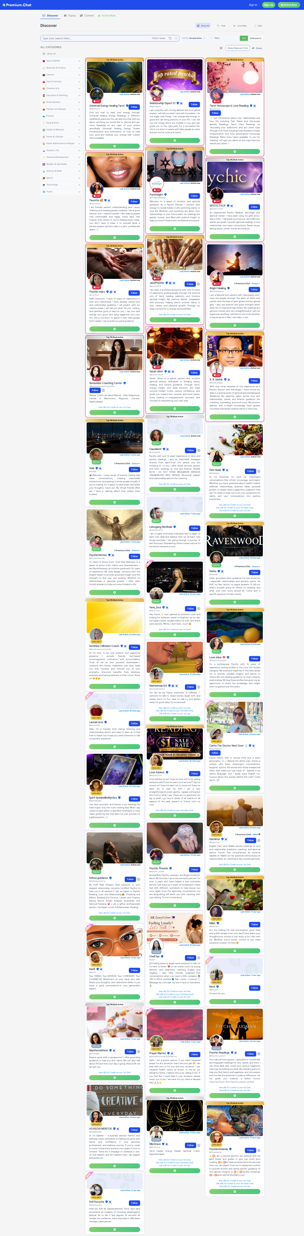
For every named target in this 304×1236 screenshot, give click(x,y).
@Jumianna (94, 203)
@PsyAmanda (215, 1152)
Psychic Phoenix (159, 868)
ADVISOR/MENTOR (100, 1128)
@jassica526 (155, 286)
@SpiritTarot (94, 109)
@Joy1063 (94, 295)
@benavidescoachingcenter (102, 386)
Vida (92, 468)
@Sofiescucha (95, 1205)
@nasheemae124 (157, 689)
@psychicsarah (156, 374)
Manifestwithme (99, 1050)
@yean (152, 959)
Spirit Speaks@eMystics (103, 797)
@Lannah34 (94, 725)
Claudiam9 (155, 449)
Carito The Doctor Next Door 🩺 (228, 745)
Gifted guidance (99, 878)
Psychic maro (97, 291)
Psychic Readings (219, 1052)
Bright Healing (218, 288)
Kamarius (215, 839)
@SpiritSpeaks (95, 800)
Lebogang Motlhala (161, 527)
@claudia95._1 (155, 452)
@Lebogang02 (156, 530)
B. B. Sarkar (216, 379)
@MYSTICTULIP (216, 209)
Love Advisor (157, 772)
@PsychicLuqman (217, 1056)
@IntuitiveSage (216, 382)
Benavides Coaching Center (106, 383)
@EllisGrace (154, 1147)
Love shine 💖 (217, 657)
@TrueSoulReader (157, 197)
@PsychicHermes (97, 558)
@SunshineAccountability (100, 649)
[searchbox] (228, 38)
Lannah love (96, 722)
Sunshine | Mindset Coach (104, 646)
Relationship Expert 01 (163, 103)
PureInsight (157, 194)
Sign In (253, 4)
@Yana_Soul (154, 610)
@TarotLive (214, 109)
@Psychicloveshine (217, 660)
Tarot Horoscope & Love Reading (229, 105)
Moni (212, 986)
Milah (212, 923)
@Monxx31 (213, 989)
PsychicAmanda (218, 1149)
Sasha (213, 571)
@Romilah (213, 926)
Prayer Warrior (158, 1053)
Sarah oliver (157, 371)
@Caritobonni (215, 749)
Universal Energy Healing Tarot (107, 105)
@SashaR (213, 574)
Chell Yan (154, 956)
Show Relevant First (237, 48)
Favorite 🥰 (96, 200)
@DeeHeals (214, 473)
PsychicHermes (98, 555)
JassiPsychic (157, 283)
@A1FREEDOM (95, 1132)
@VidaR (92, 471)
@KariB (92, 972)
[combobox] (224, 38)
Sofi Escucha (97, 1201)
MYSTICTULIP (218, 205)
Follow (134, 107)
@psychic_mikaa (156, 871)
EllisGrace (155, 1144)
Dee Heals (215, 470)
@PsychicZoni (155, 775)
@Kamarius (214, 842)
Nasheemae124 (158, 685)
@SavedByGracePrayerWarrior (163, 1056)
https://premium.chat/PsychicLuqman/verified (231, 1082)
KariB (92, 969)
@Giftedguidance (97, 881)
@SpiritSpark (155, 106)
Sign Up (268, 4)
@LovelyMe (94, 1053)
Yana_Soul (155, 607)
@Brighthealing (216, 291)
